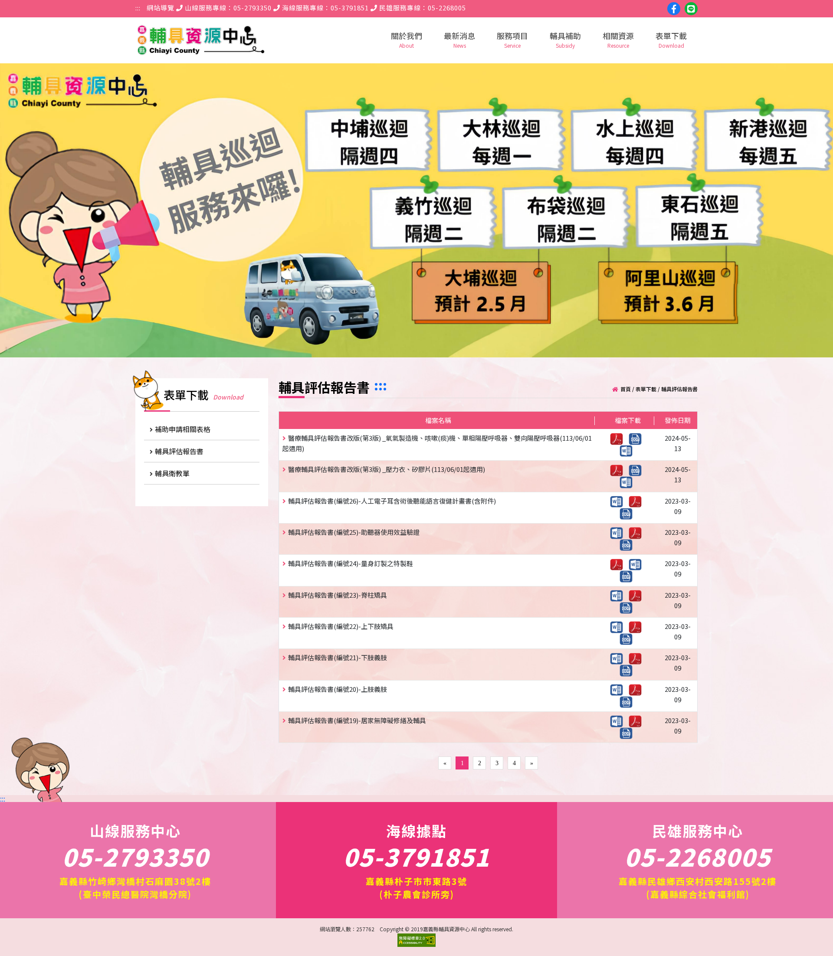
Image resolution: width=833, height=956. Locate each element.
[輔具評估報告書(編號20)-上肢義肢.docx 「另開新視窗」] (618, 689)
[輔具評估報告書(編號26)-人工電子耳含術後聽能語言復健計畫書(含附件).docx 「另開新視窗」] (618, 500)
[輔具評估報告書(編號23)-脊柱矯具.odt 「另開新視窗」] (628, 606)
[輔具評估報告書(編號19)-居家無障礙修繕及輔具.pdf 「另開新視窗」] (637, 720)
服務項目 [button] (512, 39)
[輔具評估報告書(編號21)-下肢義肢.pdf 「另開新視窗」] (637, 657)
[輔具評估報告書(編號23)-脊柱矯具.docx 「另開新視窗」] (618, 594)
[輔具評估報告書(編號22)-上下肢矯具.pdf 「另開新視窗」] (637, 626)
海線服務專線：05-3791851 (324, 7)
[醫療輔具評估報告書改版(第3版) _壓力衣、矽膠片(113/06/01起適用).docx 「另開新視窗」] (628, 481)
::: (138, 7)
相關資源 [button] (618, 39)
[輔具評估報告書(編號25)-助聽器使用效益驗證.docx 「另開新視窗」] (618, 532)
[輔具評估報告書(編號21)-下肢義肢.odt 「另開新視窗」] (628, 669)
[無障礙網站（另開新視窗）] (416, 944)
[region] (416, 210)
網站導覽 (160, 7)
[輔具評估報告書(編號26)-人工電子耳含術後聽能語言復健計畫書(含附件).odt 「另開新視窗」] (628, 512)
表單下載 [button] (671, 39)
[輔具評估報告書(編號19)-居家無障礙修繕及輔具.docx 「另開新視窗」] (618, 720)
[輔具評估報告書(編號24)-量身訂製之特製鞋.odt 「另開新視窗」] (628, 575)
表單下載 (646, 389)
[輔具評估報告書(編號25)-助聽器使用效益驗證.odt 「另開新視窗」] (628, 544)
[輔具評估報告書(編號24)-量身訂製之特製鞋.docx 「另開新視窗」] (637, 563)
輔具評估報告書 (679, 389)
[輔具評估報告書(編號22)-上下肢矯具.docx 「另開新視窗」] (618, 626)
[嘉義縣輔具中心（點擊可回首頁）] (200, 40)
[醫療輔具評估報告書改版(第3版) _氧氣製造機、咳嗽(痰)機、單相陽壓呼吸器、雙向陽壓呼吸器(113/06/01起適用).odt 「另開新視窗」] (637, 437)
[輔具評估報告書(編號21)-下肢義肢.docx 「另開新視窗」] (618, 657)
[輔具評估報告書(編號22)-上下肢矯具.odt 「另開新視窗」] (628, 638)
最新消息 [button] (459, 39)
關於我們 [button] (406, 39)
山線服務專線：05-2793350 (227, 7)
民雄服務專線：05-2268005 (421, 7)
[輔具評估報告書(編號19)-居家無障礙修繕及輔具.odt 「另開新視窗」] (628, 732)
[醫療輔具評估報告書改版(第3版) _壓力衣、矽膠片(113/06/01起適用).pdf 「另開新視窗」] (618, 469)
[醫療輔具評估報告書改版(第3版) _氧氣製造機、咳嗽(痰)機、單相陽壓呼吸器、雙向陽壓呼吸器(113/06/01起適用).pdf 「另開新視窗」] (618, 437)
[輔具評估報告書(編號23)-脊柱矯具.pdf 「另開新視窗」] (637, 594)
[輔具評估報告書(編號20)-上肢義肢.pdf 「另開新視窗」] (637, 689)
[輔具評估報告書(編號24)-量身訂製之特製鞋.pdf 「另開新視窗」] (618, 563)
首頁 (625, 389)
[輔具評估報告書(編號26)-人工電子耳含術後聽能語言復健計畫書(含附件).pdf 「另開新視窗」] (637, 500)
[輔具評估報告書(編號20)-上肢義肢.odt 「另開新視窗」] (628, 700)
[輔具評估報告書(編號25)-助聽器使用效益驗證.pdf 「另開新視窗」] (637, 532)
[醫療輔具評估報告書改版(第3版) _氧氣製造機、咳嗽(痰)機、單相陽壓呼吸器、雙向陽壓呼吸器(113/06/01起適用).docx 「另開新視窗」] (628, 450)
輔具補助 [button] (565, 39)
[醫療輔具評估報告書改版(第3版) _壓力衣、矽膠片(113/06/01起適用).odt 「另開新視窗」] (637, 469)
